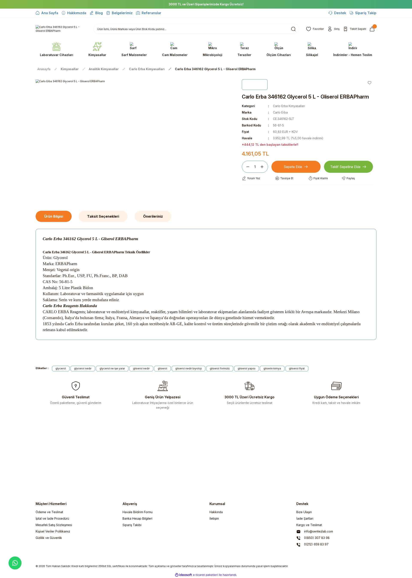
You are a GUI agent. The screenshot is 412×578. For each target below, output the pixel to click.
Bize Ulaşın (304, 512)
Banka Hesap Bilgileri (137, 518)
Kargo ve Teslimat (309, 525)
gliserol (162, 368)
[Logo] (61, 29)
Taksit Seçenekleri (103, 216)
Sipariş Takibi (132, 525)
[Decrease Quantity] (246, 167)
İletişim (214, 518)
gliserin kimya (272, 368)
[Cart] (373, 29)
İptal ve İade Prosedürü (52, 518)
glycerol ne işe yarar (112, 368)
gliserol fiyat (297, 368)
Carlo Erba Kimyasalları (289, 106)
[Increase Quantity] (263, 167)
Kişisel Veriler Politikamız (53, 531)
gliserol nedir (141, 368)
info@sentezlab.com (318, 531)
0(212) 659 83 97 (316, 544)
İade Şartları (304, 518)
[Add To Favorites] (369, 82)
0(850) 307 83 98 (316, 538)
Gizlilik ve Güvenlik (49, 538)
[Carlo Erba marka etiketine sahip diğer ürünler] (255, 84)
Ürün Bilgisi (53, 216)
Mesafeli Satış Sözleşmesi (54, 525)
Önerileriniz (153, 216)
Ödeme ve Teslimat (49, 512)
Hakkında (216, 512)
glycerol (61, 368)
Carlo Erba (280, 112)
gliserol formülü (220, 368)
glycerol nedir (82, 368)
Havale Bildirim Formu (138, 512)
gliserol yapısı (246, 368)
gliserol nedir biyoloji (188, 368)
